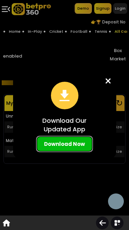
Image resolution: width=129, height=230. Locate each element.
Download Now (64, 144)
